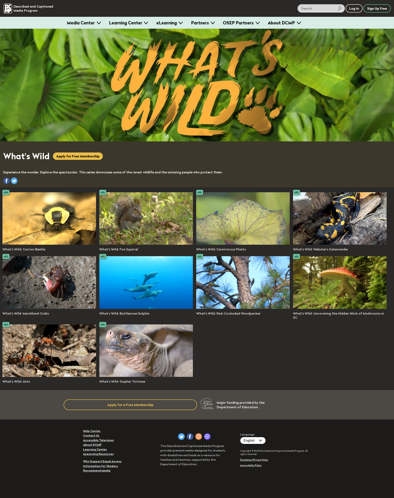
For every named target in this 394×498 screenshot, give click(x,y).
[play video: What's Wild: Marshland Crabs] (49, 308)
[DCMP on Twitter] (181, 436)
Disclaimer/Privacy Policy (254, 459)
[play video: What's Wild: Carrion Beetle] (49, 243)
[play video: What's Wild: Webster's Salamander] (340, 243)
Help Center (92, 431)
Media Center (81, 22)
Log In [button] (354, 8)
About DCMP (281, 22)
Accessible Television (98, 440)
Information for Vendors (100, 466)
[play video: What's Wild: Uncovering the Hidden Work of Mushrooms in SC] (340, 308)
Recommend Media (96, 470)
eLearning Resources (98, 454)
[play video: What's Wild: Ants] (49, 376)
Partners (200, 22)
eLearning (166, 22)
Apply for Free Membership (78, 156)
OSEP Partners (238, 22)
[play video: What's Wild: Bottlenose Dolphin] (146, 308)
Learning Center (125, 22)
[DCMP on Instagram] (198, 436)
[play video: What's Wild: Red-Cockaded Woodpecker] (243, 308)
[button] (6, 180)
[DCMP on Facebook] (190, 436)
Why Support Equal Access (102, 461)
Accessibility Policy (250, 465)
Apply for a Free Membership (130, 405)
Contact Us (91, 435)
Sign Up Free (377, 8)
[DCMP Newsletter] (207, 436)
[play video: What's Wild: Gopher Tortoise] (146, 376)
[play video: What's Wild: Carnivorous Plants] (243, 243)
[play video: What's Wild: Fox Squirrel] (146, 243)
